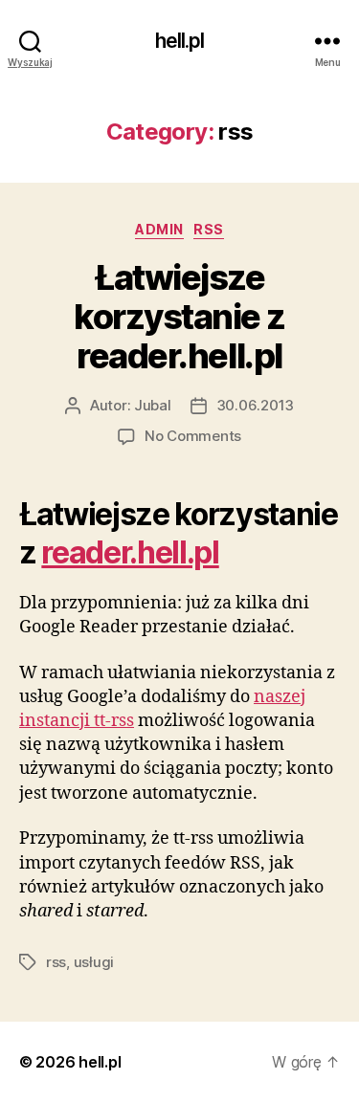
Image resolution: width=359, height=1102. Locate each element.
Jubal (152, 405)
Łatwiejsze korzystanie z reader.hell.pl (179, 316)
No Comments (193, 436)
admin (159, 229)
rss (208, 229)
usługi (94, 962)
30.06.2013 (255, 405)
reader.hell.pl (129, 552)
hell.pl (180, 41)
